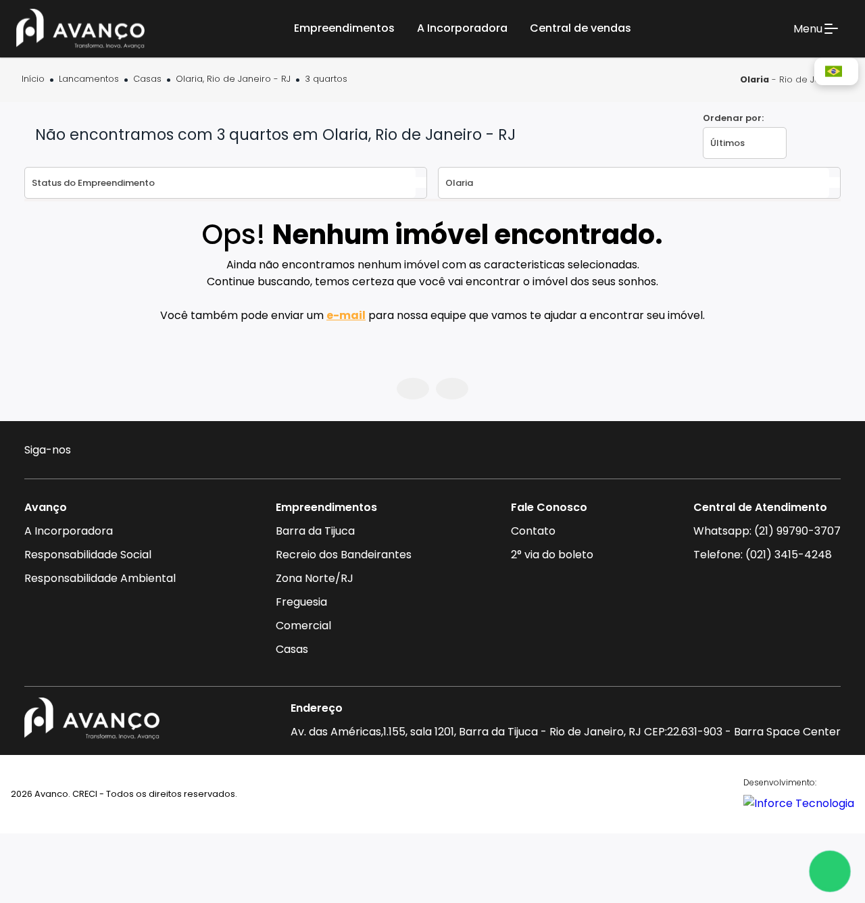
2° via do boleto (552, 554)
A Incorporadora (68, 531)
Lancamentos (89, 79)
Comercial (303, 625)
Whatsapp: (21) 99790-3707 (767, 531)
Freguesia (301, 602)
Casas (147, 79)
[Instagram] (91, 452)
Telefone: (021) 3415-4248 (762, 554)
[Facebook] (118, 452)
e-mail (346, 315)
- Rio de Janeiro (791, 79)
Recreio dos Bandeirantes (344, 554)
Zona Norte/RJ (314, 578)
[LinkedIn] (170, 452)
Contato (533, 531)
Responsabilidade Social (87, 554)
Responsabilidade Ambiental (100, 578)
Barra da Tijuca (315, 531)
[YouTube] (144, 452)
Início (33, 79)
